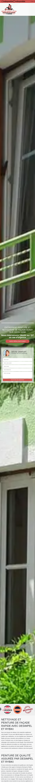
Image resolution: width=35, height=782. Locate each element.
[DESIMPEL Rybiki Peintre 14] (9, 9)
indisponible (7, 1)
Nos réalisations (17, 341)
